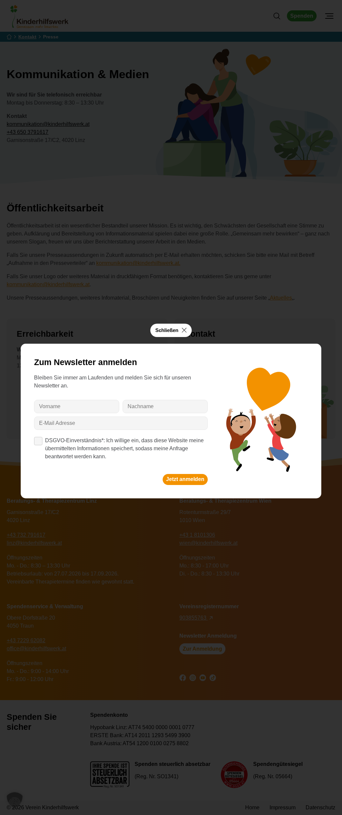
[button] (14, 800)
